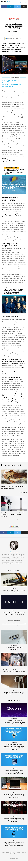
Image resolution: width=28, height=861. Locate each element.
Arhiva (11, 853)
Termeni (19, 852)
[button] (23, 2)
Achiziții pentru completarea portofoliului (10, 81)
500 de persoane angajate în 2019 (11, 84)
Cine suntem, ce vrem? (7, 852)
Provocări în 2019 (7, 86)
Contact (16, 853)
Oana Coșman (14, 31)
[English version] (21, 2)
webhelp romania (14, 626)
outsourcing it (15, 623)
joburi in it (23, 623)
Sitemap (24, 852)
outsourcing (5, 623)
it (10, 623)
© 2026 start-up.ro (14, 858)
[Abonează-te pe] (13, 35)
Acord (14, 852)
